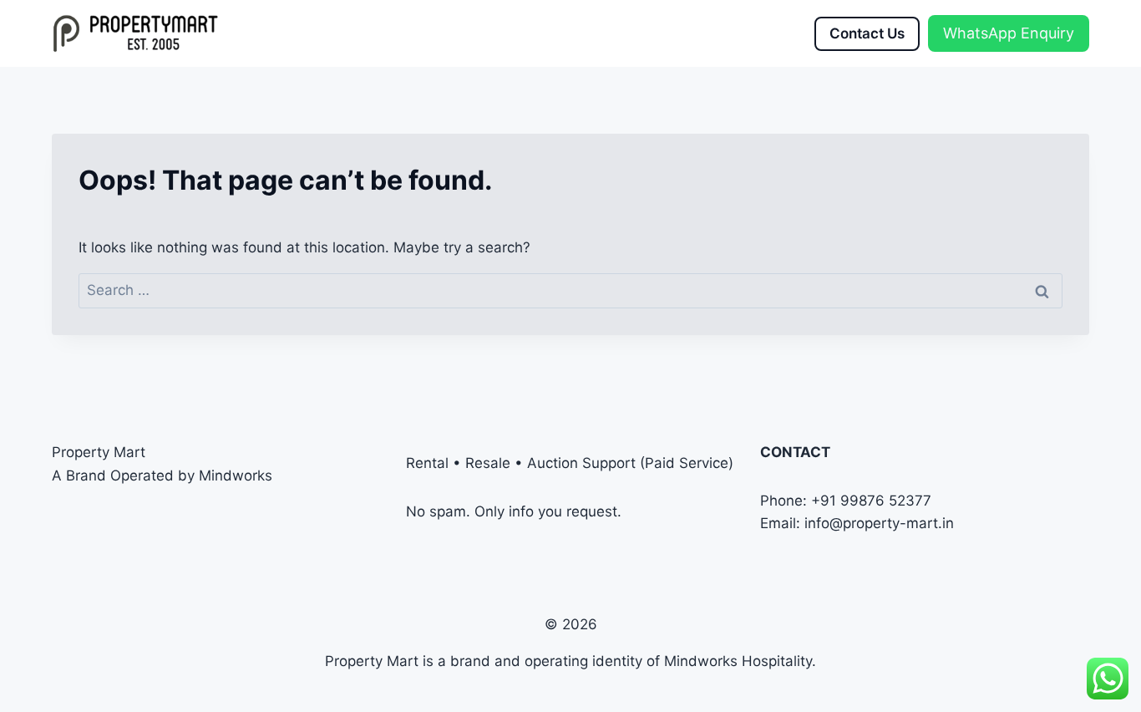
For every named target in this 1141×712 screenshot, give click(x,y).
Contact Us (867, 33)
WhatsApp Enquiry (1008, 33)
